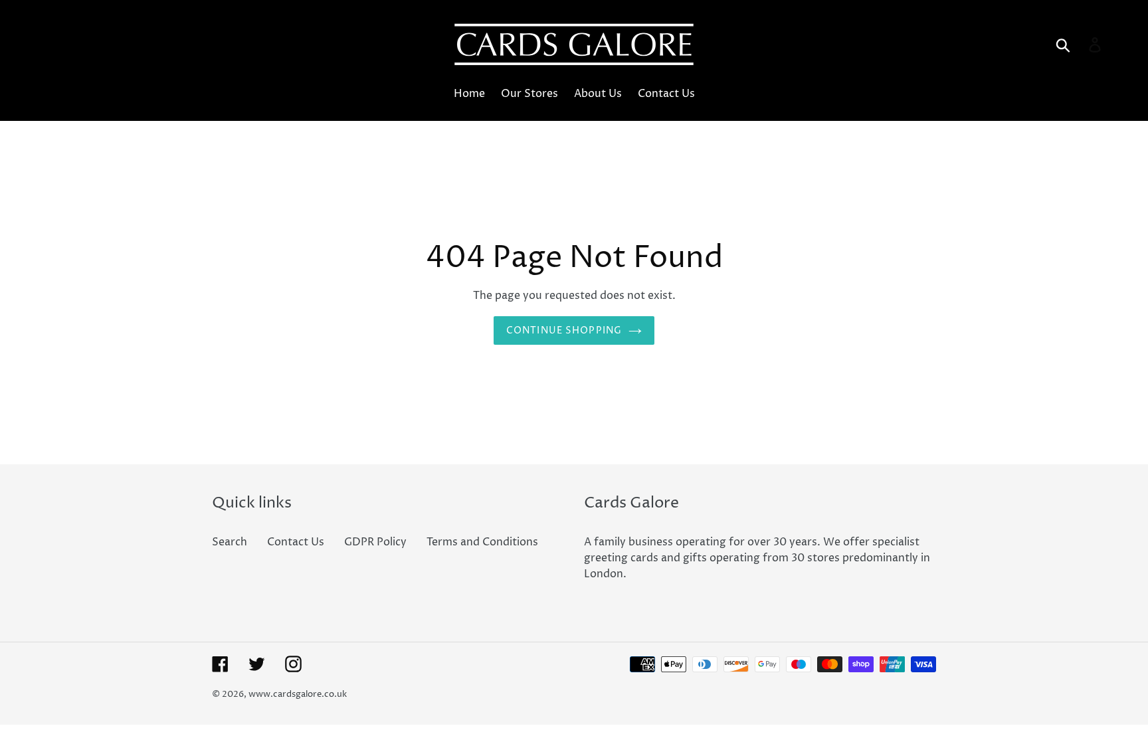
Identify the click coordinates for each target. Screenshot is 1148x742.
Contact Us (295, 542)
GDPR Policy (375, 542)
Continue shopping (564, 330)
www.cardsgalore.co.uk (297, 694)
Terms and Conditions (482, 542)
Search (229, 542)
